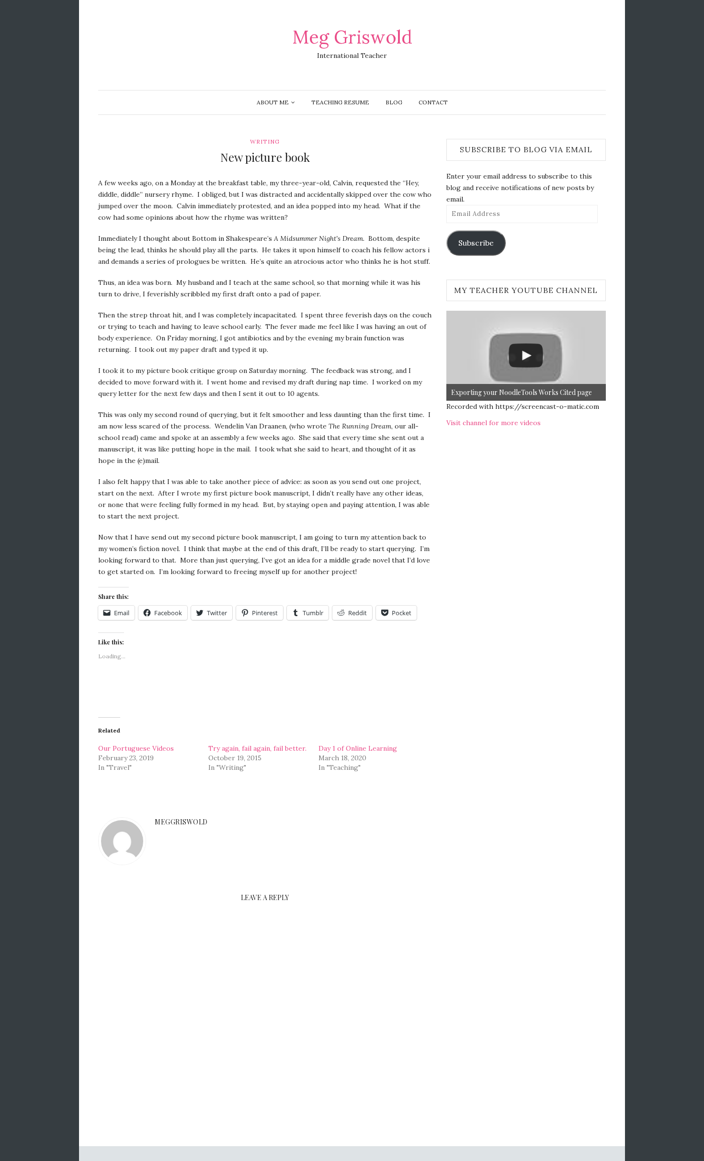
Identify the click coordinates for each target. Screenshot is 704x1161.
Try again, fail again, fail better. (257, 748)
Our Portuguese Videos (136, 748)
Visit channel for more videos (493, 422)
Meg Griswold (352, 36)
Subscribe (476, 243)
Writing (265, 141)
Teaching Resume (340, 102)
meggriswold (181, 821)
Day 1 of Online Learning (357, 748)
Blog (394, 102)
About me (273, 102)
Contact (433, 102)
